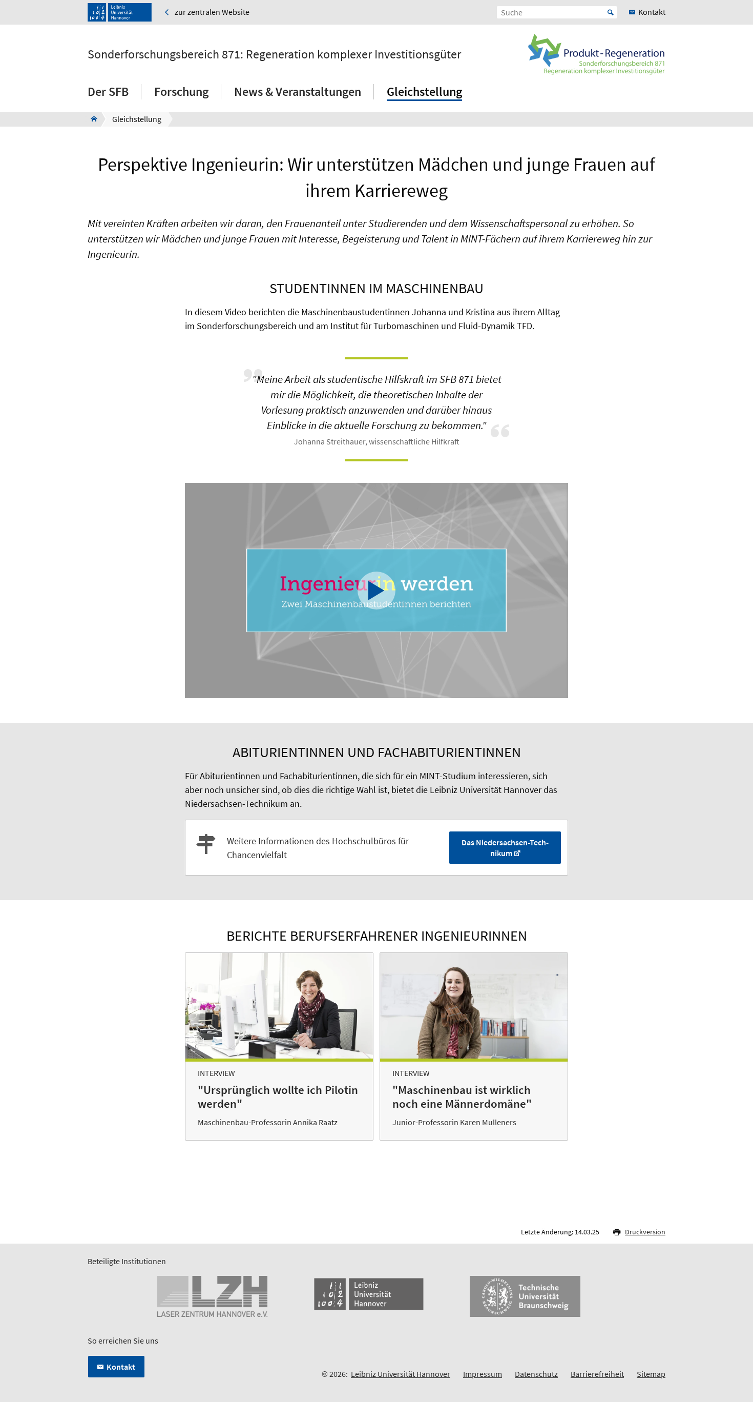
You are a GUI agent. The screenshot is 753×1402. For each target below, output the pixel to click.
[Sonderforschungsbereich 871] (90, 119)
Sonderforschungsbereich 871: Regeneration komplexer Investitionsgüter (274, 54)
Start (610, 12)
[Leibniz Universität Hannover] (120, 12)
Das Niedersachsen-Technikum (505, 847)
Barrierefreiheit (597, 1374)
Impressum (482, 1374)
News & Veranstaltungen (297, 91)
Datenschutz (536, 1374)
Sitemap (651, 1374)
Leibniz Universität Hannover (400, 1374)
